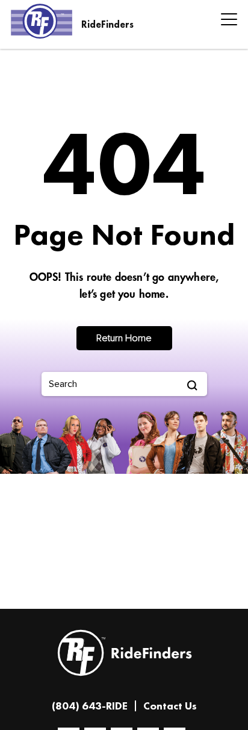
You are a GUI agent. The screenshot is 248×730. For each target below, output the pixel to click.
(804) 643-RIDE (90, 706)
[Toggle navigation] (225, 21)
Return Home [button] (124, 338)
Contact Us (170, 706)
